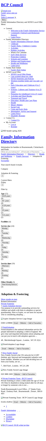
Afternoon (5, 266)
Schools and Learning (19, 59)
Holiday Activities (18, 50)
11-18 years (6, 205)
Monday (5, 228)
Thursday (5, 243)
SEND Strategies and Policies (22, 79)
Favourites (5, 161)
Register (14, 127)
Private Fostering (7, 304)
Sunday (4, 257)
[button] (23, 165)
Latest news (15, 66)
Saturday (5, 252)
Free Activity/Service (9, 284)
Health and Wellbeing (19, 63)
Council (12, 5)
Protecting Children (18, 57)
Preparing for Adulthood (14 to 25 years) (26, 94)
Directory (31, 154)
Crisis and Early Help (19, 109)
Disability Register (18, 116)
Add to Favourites (34, 323)
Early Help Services (18, 55)
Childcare (14, 44)
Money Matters (17, 105)
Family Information (8, 410)
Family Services (22, 156)
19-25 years (6, 196)
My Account (11, 124)
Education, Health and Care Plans (24, 100)
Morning (5, 271)
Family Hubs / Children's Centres (24, 46)
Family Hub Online (16, 69)
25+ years (5, 201)
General (25, 32)
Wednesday (6, 238)
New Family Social (9, 353)
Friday (4, 247)
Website (23, 323)
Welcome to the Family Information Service (28, 31)
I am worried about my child (22, 76)
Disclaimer (10, 419)
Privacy (9, 421)
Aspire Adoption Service (11, 306)
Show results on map (9, 299)
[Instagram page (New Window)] (19, 410)
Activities (14, 48)
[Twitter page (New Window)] (17, 410)
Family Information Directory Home (25, 42)
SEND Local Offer (24, 94)
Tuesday (5, 233)
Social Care (15, 107)
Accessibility (11, 414)
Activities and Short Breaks (21, 96)
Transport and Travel (19, 98)
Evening (5, 275)
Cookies (9, 417)
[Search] (44, 152)
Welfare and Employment (21, 61)
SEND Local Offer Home (21, 74)
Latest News (15, 37)
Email (16, 323)
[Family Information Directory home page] (15, 425)
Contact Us (13, 119)
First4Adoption (8, 327)
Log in (13, 124)
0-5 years (5, 210)
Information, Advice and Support (23, 111)
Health (13, 103)
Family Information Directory (22, 52)
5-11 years (5, 215)
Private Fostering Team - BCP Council (17, 378)
